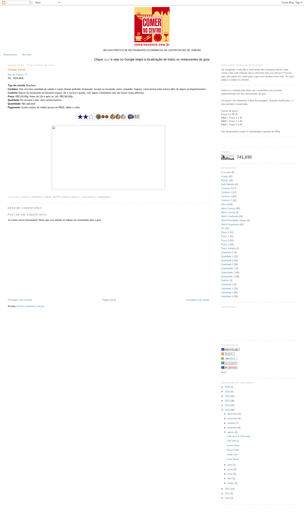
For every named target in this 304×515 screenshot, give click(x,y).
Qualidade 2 (89, 197)
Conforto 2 (226, 196)
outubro (231, 423)
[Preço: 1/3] (102, 119)
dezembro (232, 414)
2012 (227, 489)
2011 (227, 493)
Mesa (49, 197)
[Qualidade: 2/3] (86, 119)
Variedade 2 (104, 197)
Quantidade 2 (228, 272)
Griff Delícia (233, 441)
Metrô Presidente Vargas (233, 220)
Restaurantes (10, 54)
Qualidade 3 (227, 264)
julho (230, 464)
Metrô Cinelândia (229, 216)
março (231, 483)
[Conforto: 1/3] (133, 119)
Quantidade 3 (228, 276)
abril (229, 478)
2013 (227, 410)
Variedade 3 (227, 296)
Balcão (224, 180)
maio (230, 474)
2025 (227, 387)
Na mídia (26, 54)
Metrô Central (228, 212)
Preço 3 (225, 244)
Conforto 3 (226, 200)
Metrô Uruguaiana (230, 224)
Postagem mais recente (20, 300)
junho (230, 469)
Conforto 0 (226, 188)
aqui (107, 59)
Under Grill (232, 454)
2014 (227, 405)
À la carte (226, 172)
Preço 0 (225, 232)
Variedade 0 (227, 284)
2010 (227, 498)
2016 (227, 396)
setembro (232, 427)
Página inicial (109, 300)
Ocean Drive (233, 445)
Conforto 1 (37, 197)
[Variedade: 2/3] (118, 119)
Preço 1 (76, 197)
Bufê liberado (228, 184)
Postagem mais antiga (197, 300)
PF (222, 228)
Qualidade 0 (227, 252)
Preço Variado (228, 248)
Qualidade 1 (227, 256)
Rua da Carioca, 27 (17, 74)
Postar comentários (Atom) (30, 306)
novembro (232, 418)
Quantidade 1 (228, 268)
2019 (227, 391)
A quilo (25, 197)
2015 (227, 400)
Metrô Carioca (61, 197)
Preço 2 (225, 240)
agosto (231, 432)
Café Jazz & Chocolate (238, 436)
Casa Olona (233, 459)
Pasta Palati (233, 450)
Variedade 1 (227, 288)
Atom (224, 372)
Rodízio (225, 280)
